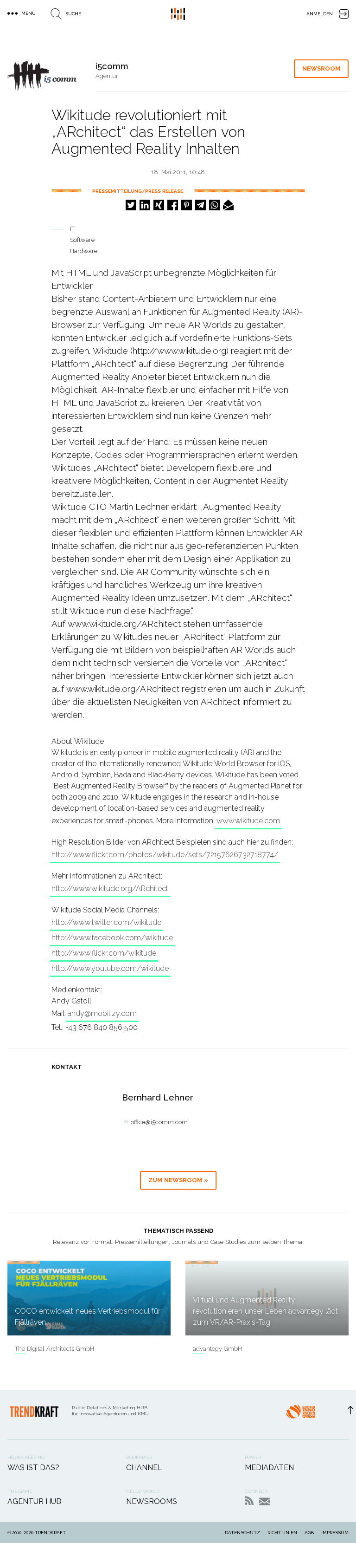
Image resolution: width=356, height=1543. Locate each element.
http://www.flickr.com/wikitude (103, 953)
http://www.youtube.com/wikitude (110, 968)
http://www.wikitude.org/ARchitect (109, 888)
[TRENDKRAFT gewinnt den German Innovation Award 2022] (300, 1414)
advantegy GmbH (217, 1348)
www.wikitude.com (248, 820)
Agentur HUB (34, 1501)
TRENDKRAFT (50, 1532)
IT (72, 228)
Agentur (106, 75)
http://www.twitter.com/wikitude (106, 922)
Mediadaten (269, 1467)
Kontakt (264, 1501)
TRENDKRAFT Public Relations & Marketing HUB (178, 13)
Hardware (83, 250)
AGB (309, 1532)
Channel (144, 1467)
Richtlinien (282, 1532)
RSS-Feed (249, 1500)
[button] (131, 205)
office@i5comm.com (159, 1122)
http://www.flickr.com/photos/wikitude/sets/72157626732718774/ (164, 854)
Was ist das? (33, 1467)
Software (82, 239)
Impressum (335, 1532)
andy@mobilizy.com (102, 1013)
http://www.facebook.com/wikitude (112, 937)
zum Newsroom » (178, 1180)
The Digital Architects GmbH (54, 1348)
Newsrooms (151, 1501)
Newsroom (321, 68)
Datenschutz (242, 1532)
